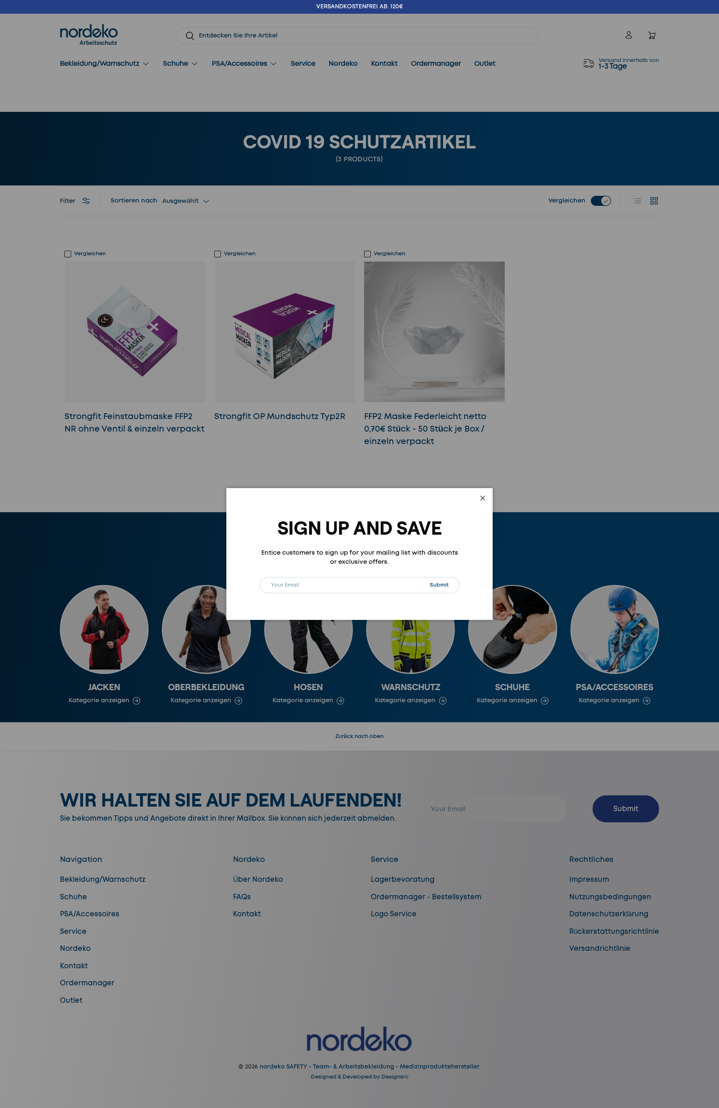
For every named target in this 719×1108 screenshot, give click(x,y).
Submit (444, 585)
